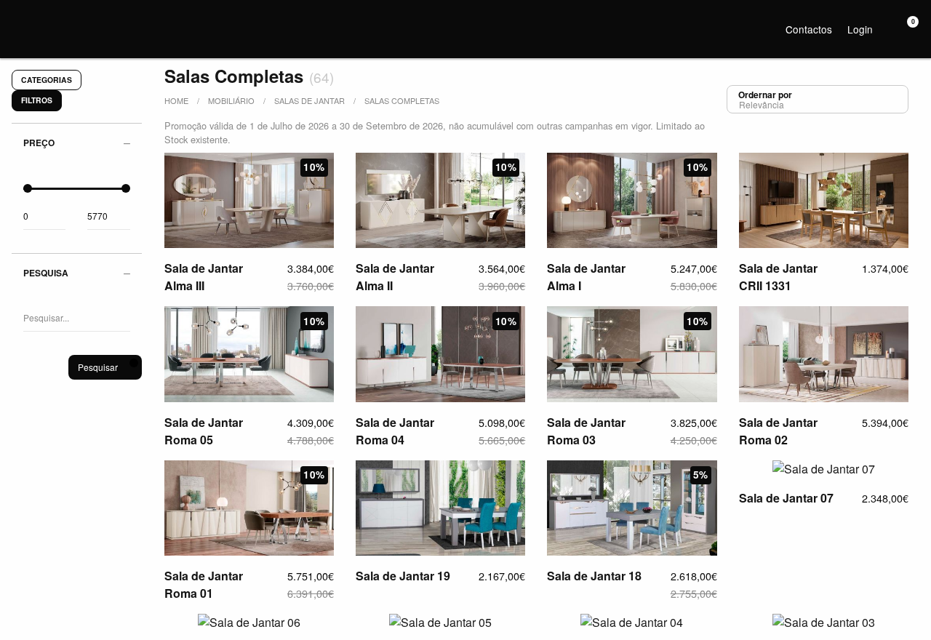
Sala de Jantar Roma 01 (203, 584)
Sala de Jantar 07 (786, 497)
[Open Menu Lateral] (18, 18)
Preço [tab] (39, 142)
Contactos (809, 29)
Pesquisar (98, 367)
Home (176, 100)
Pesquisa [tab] (45, 272)
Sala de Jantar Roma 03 (586, 431)
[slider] (27, 188)
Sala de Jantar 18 (594, 575)
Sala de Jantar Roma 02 (778, 431)
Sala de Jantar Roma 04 (395, 431)
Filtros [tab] (36, 100)
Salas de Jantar (309, 100)
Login (860, 29)
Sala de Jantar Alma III (203, 277)
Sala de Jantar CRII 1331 (778, 277)
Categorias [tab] (46, 79)
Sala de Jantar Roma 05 (203, 431)
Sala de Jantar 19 (403, 575)
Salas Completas (401, 100)
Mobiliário (231, 100)
